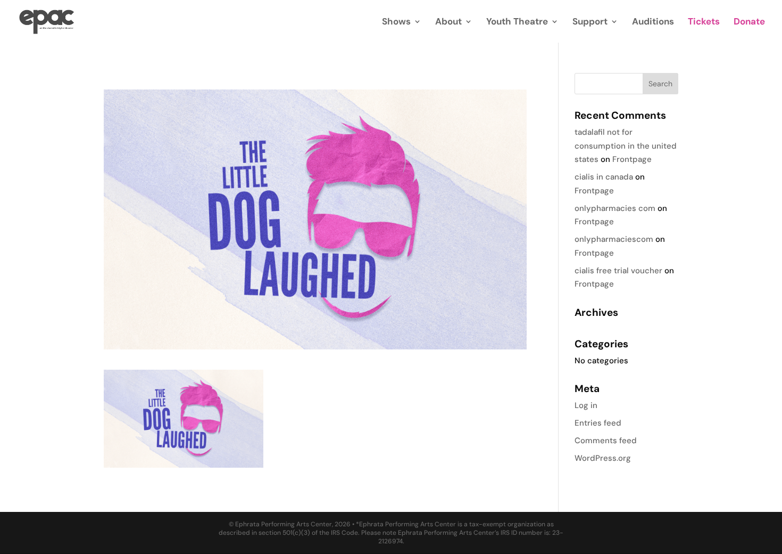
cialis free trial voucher (618, 270)
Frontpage (632, 159)
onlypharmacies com (615, 208)
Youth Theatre (517, 22)
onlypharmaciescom (614, 239)
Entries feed (598, 423)
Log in (586, 405)
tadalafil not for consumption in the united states (626, 146)
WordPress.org (603, 458)
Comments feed (606, 440)
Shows (396, 22)
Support (590, 22)
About (448, 22)
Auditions (653, 22)
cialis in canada (604, 177)
